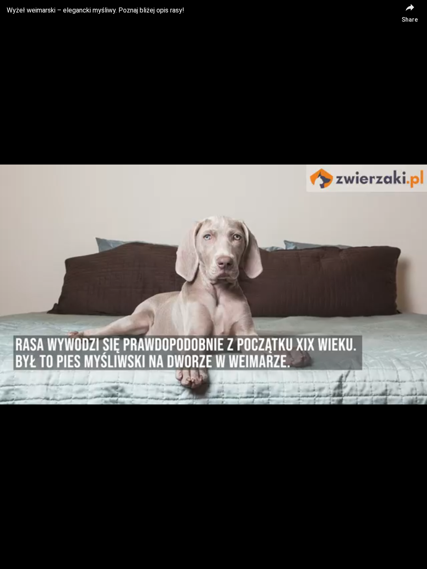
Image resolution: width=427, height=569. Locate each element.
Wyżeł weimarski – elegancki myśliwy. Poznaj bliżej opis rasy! (95, 10)
